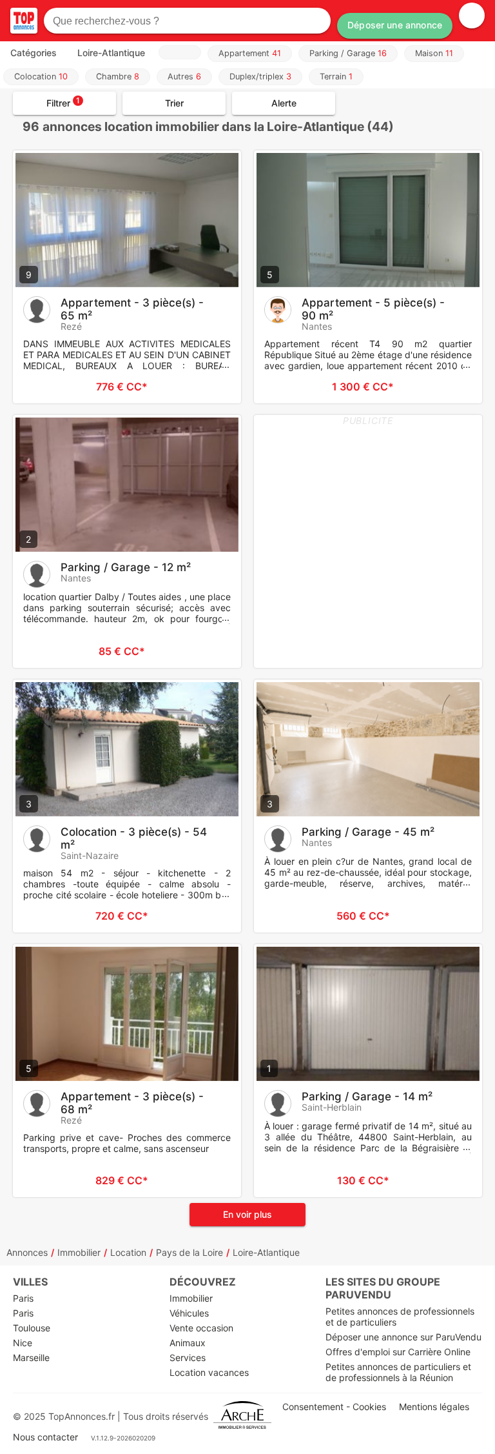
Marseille (31, 1357)
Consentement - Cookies (334, 1406)
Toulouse (31, 1327)
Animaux (188, 1342)
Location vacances (209, 1372)
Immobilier (79, 1252)
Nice (22, 1342)
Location (128, 1252)
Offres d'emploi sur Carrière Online (398, 1351)
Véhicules (189, 1313)
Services (188, 1357)
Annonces (27, 1252)
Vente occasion (201, 1327)
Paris (23, 1298)
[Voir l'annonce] (210, 386)
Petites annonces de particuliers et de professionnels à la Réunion (398, 1372)
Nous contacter (45, 1436)
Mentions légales (434, 1406)
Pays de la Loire (189, 1252)
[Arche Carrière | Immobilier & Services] (242, 1416)
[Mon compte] (472, 15)
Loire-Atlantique (266, 1252)
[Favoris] (38, 386)
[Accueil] (23, 21)
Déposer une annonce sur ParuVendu (403, 1336)
